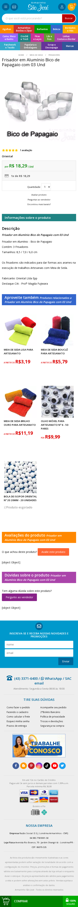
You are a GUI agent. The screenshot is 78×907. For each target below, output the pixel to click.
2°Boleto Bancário (50, 712)
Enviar (65, 661)
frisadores (54, 55)
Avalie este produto (53, 552)
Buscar (69, 18)
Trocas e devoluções (51, 721)
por (43, 438)
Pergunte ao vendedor (19, 597)
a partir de (9, 362)
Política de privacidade (52, 716)
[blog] (23, 765)
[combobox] (39, 18)
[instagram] (39, 765)
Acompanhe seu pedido (53, 707)
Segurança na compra (52, 725)
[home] (38, 10)
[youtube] (54, 765)
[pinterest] (31, 765)
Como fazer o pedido (18, 707)
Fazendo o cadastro (17, 712)
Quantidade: (34, 186)
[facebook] (15, 765)
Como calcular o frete (18, 716)
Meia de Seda (36, 55)
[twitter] (62, 765)
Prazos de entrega (17, 725)
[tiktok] (47, 765)
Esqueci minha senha (18, 721)
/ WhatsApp (50, 678)
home (21, 55)
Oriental (7, 156)
